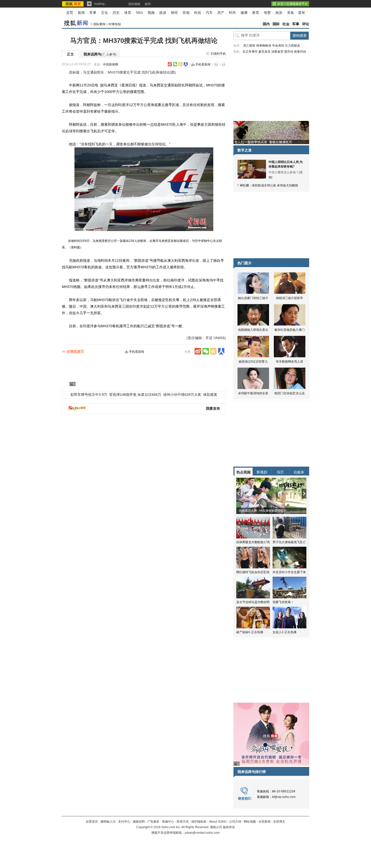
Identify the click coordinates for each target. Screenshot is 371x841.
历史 (116, 13)
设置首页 (92, 821)
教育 (255, 13)
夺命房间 (278, 45)
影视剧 (262, 472)
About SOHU (218, 821)
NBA (139, 13)
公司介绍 (235, 821)
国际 (276, 24)
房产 (220, 13)
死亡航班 (249, 45)
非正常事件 (250, 51)
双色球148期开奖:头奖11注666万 (135, 395)
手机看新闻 (202, 64)
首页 (69, 13)
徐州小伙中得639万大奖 (182, 395)
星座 (301, 13)
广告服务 (153, 821)
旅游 (278, 13)
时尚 (232, 13)
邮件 (148, 4)
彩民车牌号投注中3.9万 (88, 395)
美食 (290, 13)
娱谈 (162, 13)
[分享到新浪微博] (170, 64)
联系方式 (183, 821)
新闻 (81, 13)
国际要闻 (99, 24)
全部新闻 (264, 821)
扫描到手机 (218, 53)
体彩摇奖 (210, 395)
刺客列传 (300, 51)
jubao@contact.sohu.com (202, 832)
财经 (174, 13)
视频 (151, 13)
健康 (244, 13)
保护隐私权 (198, 821)
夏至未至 (264, 51)
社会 (285, 24)
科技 (197, 13)
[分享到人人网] (186, 64)
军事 (92, 13)
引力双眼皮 (292, 45)
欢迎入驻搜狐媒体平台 (292, 4)
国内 (266, 24)
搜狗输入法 (108, 821)
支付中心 (124, 821)
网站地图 (250, 821)
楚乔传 (288, 51)
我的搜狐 (134, 4)
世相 (186, 13)
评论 (305, 24)
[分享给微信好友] (205, 351)
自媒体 (299, 472)
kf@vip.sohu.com (284, 797)
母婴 (267, 13)
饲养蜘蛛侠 (263, 45)
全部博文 (279, 821)
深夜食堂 (277, 51)
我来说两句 (100, 54)
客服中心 (168, 821)
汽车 (209, 13)
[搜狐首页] (73, 4)
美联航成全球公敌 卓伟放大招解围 (275, 185)
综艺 (280, 472)
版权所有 (229, 827)
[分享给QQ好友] (180, 64)
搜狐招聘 (139, 821)
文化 (104, 13)
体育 (127, 13)
